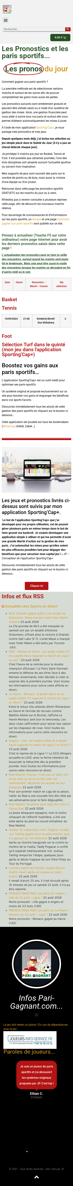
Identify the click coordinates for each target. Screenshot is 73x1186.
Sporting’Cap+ (45, 127)
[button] (6, 20)
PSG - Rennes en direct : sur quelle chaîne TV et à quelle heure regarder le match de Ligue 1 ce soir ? (40, 656)
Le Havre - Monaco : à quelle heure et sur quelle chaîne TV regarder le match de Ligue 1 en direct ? (39, 698)
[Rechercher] (67, 29)
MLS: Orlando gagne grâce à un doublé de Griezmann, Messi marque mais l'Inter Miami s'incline (38, 618)
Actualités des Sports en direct (31, 606)
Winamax (9, 426)
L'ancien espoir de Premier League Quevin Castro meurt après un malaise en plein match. (37, 872)
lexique (37, 219)
